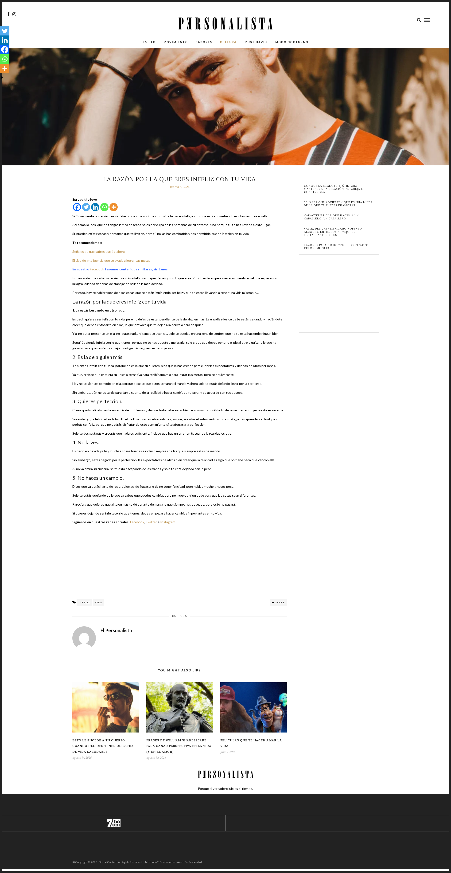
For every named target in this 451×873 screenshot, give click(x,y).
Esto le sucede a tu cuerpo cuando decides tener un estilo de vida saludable (103, 746)
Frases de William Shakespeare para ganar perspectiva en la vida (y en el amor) (178, 746)
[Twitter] (86, 207)
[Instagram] (14, 14)
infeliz (84, 602)
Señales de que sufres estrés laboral (98, 251)
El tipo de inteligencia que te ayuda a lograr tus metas (111, 260)
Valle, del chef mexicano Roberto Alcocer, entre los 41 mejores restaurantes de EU (333, 232)
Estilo (149, 42)
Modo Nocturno (291, 42)
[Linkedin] (95, 207)
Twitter (151, 522)
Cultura (228, 42)
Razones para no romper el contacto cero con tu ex (336, 247)
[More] (113, 207)
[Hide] (2, 77)
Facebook (97, 269)
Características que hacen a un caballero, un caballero (331, 217)
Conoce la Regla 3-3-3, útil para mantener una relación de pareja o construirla (334, 189)
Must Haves (256, 42)
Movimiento (175, 42)
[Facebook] (77, 207)
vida (98, 602)
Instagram (167, 522)
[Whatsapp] (104, 207)
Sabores (204, 42)
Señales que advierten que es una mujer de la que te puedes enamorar (338, 204)
